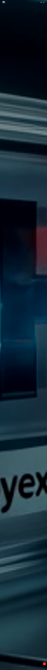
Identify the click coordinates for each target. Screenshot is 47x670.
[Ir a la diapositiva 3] (26, 666)
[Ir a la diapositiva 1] (23, 666)
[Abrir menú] (44, 2)
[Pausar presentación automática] (21, 666)
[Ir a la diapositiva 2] (25, 666)
